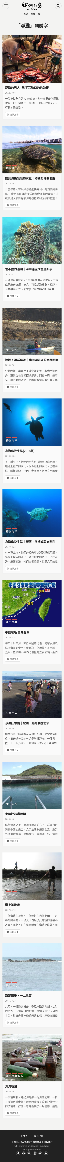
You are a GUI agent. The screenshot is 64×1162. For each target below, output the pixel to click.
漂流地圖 (11, 1086)
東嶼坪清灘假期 (15, 814)
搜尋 (58, 5)
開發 (8, 985)
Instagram (35, 1153)
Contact (29, 1153)
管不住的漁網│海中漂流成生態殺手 (28, 269)
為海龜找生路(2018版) (19, 451)
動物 (8, 168)
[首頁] (32, 6)
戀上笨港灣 (12, 905)
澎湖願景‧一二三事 (18, 995)
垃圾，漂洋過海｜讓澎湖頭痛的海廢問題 (31, 360)
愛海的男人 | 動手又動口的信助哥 (27, 87)
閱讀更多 (14, 114)
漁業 (14, 259)
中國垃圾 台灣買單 (17, 632)
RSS (46, 1153)
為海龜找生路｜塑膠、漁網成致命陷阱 (30, 541)
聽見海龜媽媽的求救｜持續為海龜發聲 (30, 178)
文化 (14, 894)
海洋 (8, 77)
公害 (14, 77)
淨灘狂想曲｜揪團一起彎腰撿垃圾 (27, 723)
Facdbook (18, 1153)
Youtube (24, 1153)
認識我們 (38, 1136)
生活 (20, 77)
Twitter (40, 1153)
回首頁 (24, 1136)
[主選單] (5, 5)
